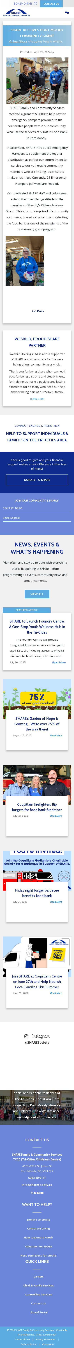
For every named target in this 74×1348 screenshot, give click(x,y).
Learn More (37, 399)
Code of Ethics (28, 1344)
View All (37, 594)
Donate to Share (37, 479)
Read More (59, 662)
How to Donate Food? (38, 1237)
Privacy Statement (46, 1339)
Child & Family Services (38, 1285)
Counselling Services (38, 1294)
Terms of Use (22, 1339)
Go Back (37, 311)
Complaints (48, 1344)
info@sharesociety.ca (37, 1185)
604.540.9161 (23, 3)
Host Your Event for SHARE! (38, 1255)
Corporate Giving (38, 1228)
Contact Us (51, 3)
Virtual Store (18, 41)
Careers (38, 1276)
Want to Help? (37, 1204)
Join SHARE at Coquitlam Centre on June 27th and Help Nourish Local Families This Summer (37, 981)
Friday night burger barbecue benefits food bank (37, 893)
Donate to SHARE (38, 1219)
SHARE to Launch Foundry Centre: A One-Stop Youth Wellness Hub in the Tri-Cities (37, 627)
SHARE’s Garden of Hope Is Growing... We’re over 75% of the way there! (36, 723)
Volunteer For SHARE (38, 1246)
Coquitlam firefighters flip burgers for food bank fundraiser (37, 807)
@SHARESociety (37, 1042)
